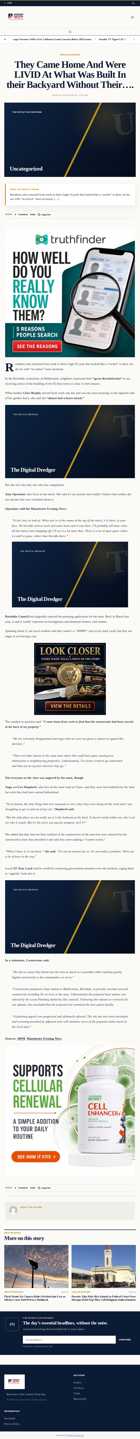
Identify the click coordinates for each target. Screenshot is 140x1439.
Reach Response (76, 1435)
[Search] (132, 17)
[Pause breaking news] (133, 39)
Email (32, 214)
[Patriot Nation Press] (16, 17)
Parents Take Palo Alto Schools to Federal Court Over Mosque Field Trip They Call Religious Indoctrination (104, 1298)
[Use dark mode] (133, 3)
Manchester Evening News (44, 1038)
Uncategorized (70, 55)
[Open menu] (70, 32)
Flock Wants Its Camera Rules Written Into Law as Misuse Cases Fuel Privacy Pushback (35, 1298)
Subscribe (125, 1339)
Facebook (23, 214)
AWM (21, 1038)
